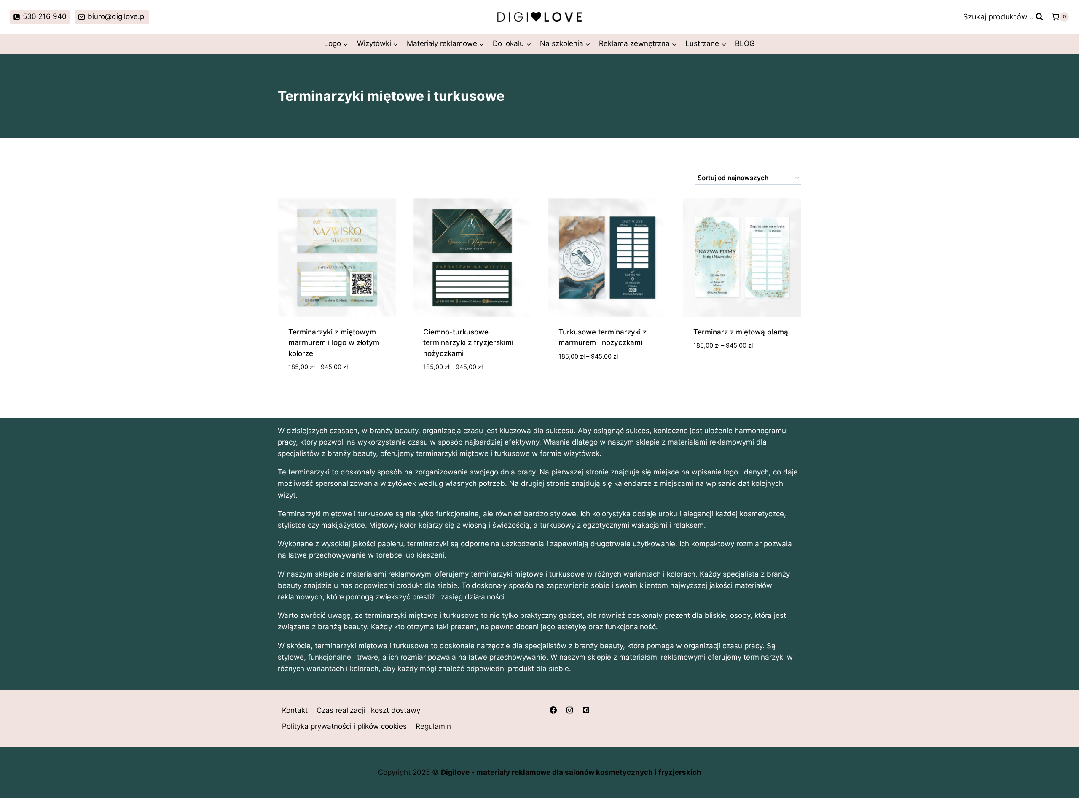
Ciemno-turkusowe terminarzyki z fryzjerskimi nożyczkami (468, 343)
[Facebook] (553, 710)
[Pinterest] (586, 710)
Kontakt (295, 710)
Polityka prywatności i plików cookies (344, 726)
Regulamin (433, 726)
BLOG (745, 43)
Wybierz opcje (583, 381)
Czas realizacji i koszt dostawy (368, 710)
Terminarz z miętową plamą (740, 332)
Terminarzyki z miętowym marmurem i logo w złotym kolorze (333, 343)
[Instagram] (569, 710)
